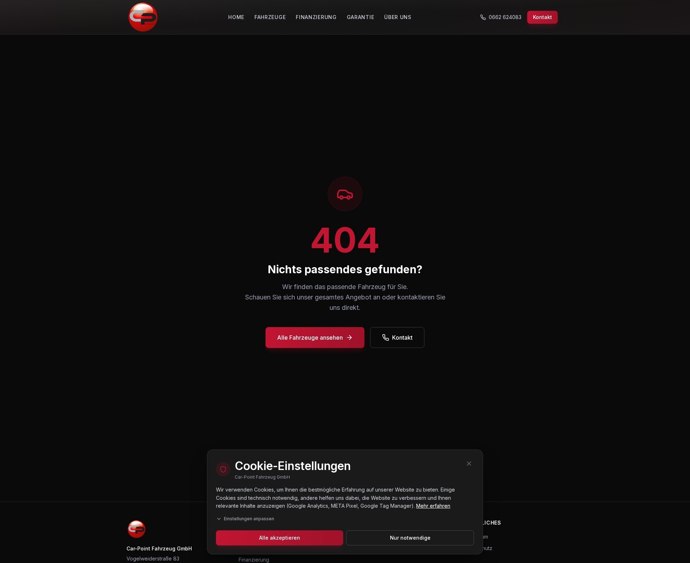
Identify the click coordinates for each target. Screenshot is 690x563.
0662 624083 (505, 17)
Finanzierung (316, 17)
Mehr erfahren (433, 506)
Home (236, 17)
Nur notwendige (410, 538)
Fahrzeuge (270, 17)
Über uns (397, 17)
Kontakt (542, 17)
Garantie (360, 17)
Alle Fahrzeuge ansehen (310, 337)
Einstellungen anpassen (249, 518)
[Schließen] (469, 464)
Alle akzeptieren (279, 538)
